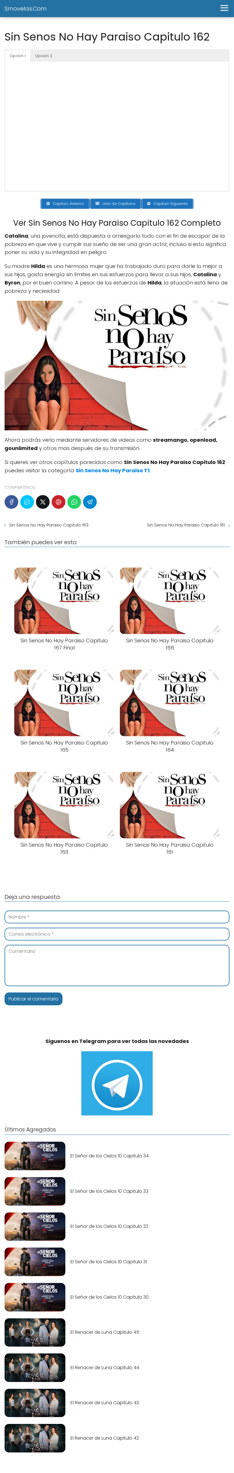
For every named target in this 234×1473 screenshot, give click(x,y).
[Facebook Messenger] (27, 502)
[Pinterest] (58, 502)
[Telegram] (90, 502)
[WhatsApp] (74, 502)
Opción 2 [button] (43, 55)
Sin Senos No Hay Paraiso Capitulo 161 (186, 525)
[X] (43, 502)
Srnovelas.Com (26, 9)
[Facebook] (11, 502)
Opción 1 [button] (18, 55)
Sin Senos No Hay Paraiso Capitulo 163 (48, 525)
